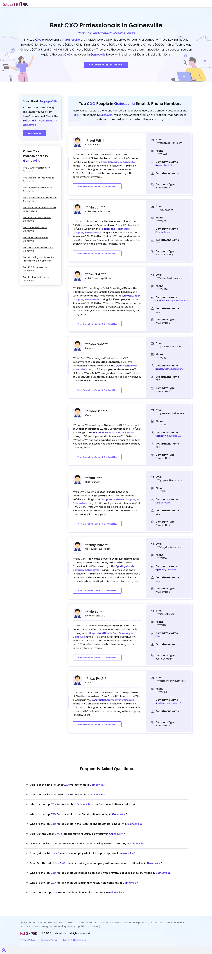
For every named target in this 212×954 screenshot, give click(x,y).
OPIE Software (163, 502)
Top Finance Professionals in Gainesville (38, 249)
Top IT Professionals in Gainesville (35, 229)
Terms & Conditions (74, 940)
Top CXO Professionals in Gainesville (36, 169)
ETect (159, 636)
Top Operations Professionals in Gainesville (40, 199)
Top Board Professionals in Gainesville (37, 219)
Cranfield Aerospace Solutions (172, 300)
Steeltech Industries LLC (168, 435)
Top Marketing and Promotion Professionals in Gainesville (39, 259)
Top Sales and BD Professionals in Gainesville (39, 209)
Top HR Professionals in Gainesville (35, 239)
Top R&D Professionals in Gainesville (36, 269)
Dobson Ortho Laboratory (169, 368)
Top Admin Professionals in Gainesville (37, 189)
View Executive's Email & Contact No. (97, 186)
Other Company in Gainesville (118, 162)
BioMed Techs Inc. (165, 165)
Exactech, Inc (163, 232)
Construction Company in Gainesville (112, 432)
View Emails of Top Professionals (106, 64)
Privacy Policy (27, 940)
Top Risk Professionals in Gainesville (36, 279)
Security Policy (49, 940)
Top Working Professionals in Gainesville (38, 179)
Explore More (34, 133)
